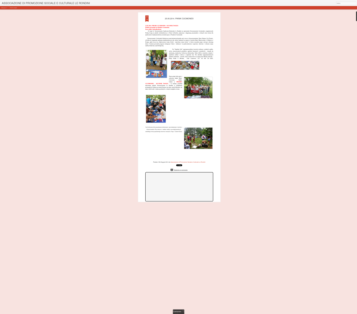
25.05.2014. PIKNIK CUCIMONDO (179, 18)
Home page (13, 8)
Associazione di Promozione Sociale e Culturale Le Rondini (188, 162)
